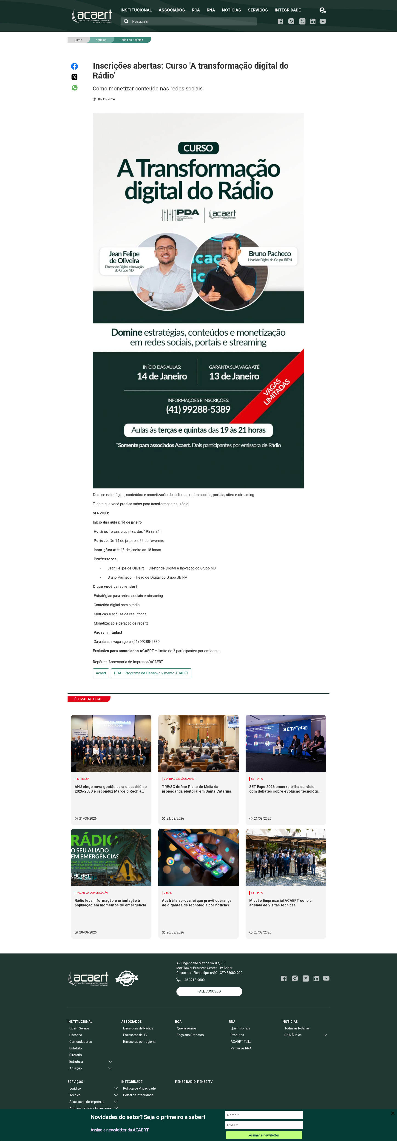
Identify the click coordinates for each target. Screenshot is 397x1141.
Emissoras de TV (135, 1035)
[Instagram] (291, 21)
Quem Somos (79, 1028)
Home (78, 40)
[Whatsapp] (76, 87)
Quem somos (186, 1028)
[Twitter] (76, 76)
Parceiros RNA (241, 1048)
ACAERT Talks (241, 1041)
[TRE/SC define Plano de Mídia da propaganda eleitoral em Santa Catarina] (198, 743)
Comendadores (80, 1041)
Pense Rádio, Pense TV (194, 1082)
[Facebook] (280, 21)
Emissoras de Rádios (138, 1028)
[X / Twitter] (302, 21)
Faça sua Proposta (190, 1035)
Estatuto (75, 1048)
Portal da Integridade (138, 1095)
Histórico (75, 1035)
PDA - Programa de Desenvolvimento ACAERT (151, 673)
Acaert (101, 673)
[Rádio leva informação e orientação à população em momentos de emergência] (111, 857)
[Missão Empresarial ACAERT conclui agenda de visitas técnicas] (286, 857)
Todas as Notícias (131, 40)
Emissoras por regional (139, 1041)
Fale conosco (209, 991)
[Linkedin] (313, 21)
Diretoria (75, 1055)
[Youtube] (323, 21)
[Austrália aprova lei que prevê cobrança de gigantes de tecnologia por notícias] (198, 857)
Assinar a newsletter (264, 1135)
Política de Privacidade (139, 1088)
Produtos (237, 1035)
